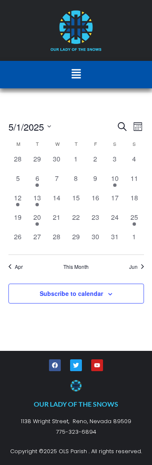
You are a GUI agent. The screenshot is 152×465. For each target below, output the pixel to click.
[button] (76, 74)
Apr (19, 266)
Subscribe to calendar (71, 293)
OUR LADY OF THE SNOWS (76, 404)
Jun (133, 266)
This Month (76, 266)
